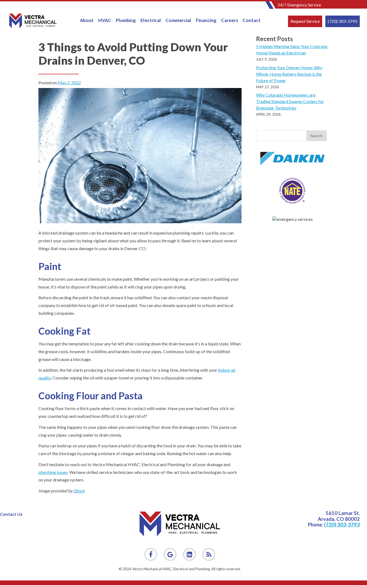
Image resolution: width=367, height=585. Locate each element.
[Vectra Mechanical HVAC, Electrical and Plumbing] (33, 21)
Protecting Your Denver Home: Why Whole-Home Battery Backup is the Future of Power (289, 74)
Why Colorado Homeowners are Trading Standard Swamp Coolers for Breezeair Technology (290, 101)
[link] (208, 554)
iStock (79, 490)
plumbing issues (53, 472)
